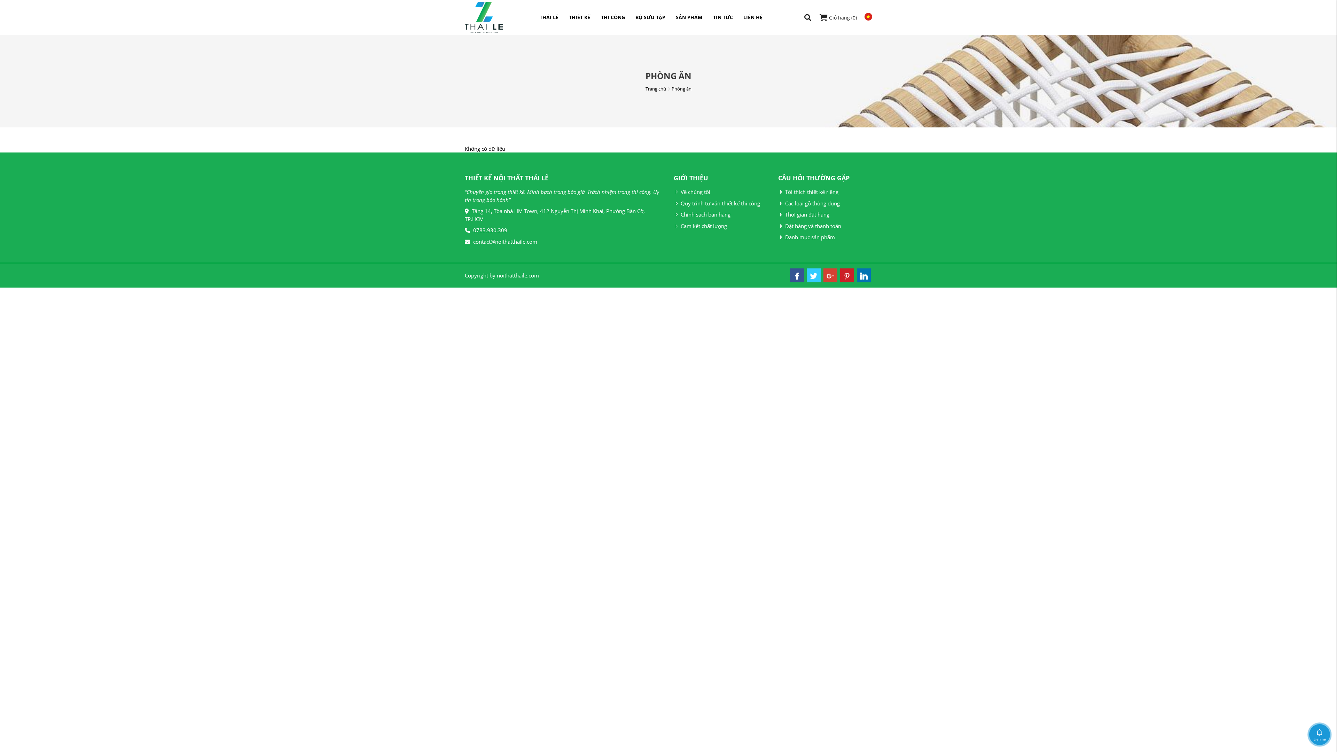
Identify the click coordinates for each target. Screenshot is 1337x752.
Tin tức (723, 17)
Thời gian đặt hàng (807, 214)
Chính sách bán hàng (705, 214)
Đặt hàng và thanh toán (813, 225)
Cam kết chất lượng (704, 225)
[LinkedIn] (864, 275)
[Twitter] (814, 275)
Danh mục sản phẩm (810, 237)
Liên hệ (753, 17)
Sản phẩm (689, 17)
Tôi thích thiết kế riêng (811, 191)
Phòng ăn (681, 89)
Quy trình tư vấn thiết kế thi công (720, 203)
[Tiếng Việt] (866, 16)
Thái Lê (549, 17)
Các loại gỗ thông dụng (812, 203)
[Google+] (830, 275)
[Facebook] (797, 275)
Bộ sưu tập (650, 17)
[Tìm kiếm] (807, 17)
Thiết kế (579, 17)
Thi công (613, 17)
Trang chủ (656, 89)
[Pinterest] (847, 275)
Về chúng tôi (695, 191)
